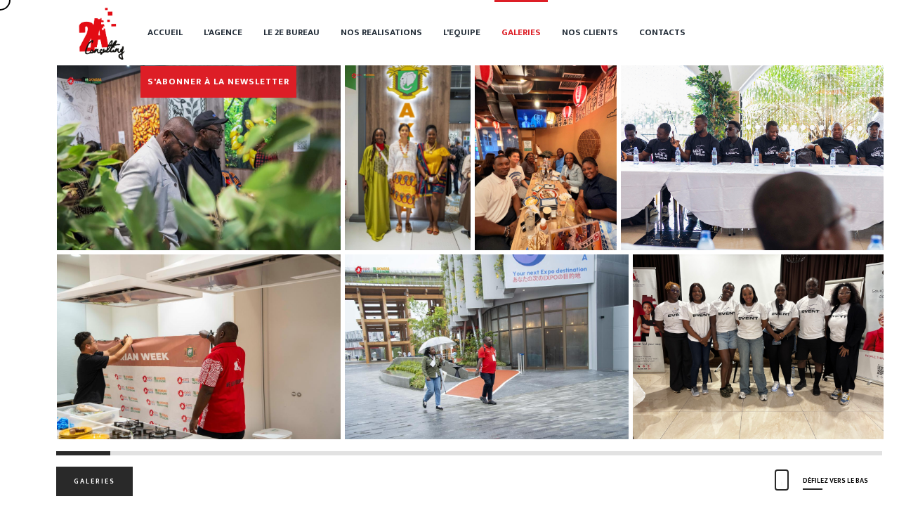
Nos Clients (590, 32)
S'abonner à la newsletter (218, 81)
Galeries (521, 32)
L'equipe (461, 32)
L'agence (223, 32)
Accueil (165, 32)
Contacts (662, 32)
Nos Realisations (381, 32)
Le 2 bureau (291, 32)
